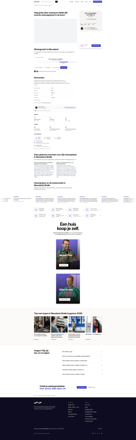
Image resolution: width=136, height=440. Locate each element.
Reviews (82, 1)
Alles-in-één (77, 1)
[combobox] (49, 2)
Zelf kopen (71, 1)
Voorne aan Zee (36, 5)
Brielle (42, 5)
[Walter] (36, 1)
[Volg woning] (101, 5)
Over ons (87, 405)
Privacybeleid (89, 416)
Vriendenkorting (72, 414)
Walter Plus (71, 405)
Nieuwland (46, 5)
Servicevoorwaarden (91, 419)
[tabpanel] (55, 144)
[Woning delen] (99, 5)
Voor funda (71, 416)
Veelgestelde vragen (91, 412)
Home (35, 395)
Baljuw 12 (50, 5)
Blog (86, 407)
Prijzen (86, 1)
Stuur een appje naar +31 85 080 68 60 (56, 428)
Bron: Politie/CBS (41, 148)
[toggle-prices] (86, 19)
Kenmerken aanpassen (47, 102)
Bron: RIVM (36, 148)
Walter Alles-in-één (73, 407)
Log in (90, 1)
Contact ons (88, 414)
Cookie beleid (89, 421)
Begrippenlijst (89, 409)
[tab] (38, 138)
